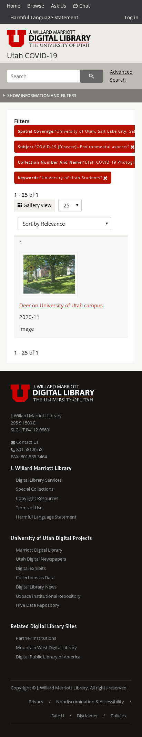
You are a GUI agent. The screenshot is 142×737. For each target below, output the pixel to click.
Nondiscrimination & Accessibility (90, 701)
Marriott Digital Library (39, 550)
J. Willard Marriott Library (36, 415)
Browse (35, 5)
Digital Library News (36, 587)
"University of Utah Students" (60, 177)
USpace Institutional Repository (48, 596)
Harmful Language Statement (44, 17)
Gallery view (36, 205)
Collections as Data (35, 577)
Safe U (57, 716)
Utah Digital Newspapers (41, 559)
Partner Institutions (36, 638)
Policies (118, 716)
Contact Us (27, 442)
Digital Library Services (39, 480)
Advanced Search (121, 76)
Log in (132, 17)
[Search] (91, 76)
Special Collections (34, 489)
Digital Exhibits (31, 568)
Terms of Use (29, 507)
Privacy (36, 701)
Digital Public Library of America (48, 657)
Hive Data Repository (37, 605)
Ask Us (58, 5)
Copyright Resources (37, 498)
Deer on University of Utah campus (61, 305)
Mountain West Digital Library (46, 647)
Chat (84, 5)
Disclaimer (87, 716)
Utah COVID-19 (32, 55)
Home (13, 5)
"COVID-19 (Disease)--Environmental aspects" (74, 146)
